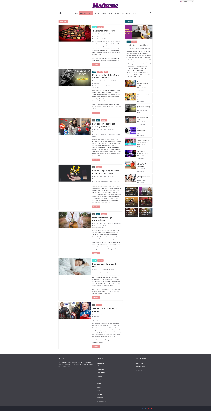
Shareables (100, 27)
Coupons (109, 134)
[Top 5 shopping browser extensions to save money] (130, 167)
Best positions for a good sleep (104, 265)
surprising (94, 227)
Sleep (115, 272)
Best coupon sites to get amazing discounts (103, 125)
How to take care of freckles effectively (131, 210)
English (184, 1)
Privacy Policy (139, 363)
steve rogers (102, 320)
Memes (94, 320)
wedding (99, 227)
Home (76, 13)
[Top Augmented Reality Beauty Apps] (130, 179)
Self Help (134, 41)
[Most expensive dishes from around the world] (75, 77)
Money (111, 181)
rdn (95, 87)
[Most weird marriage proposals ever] (75, 220)
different (96, 226)
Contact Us (139, 370)
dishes (101, 85)
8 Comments (96, 132)
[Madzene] (60, 13)
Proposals (107, 226)
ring (115, 226)
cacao (95, 39)
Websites (94, 136)
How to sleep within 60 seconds (130, 200)
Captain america (97, 319)
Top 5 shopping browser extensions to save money (144, 164)
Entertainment (85, 13)
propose (112, 226)
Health (135, 13)
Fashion (96, 13)
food (105, 85)
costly (95, 85)
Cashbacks (96, 134)
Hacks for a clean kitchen (138, 45)
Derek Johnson (107, 80)
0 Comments (96, 83)
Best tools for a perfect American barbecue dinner (143, 83)
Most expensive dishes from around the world (105, 76)
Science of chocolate (109, 39)
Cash (95, 181)
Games (104, 181)
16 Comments (141, 124)
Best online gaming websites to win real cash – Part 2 (105, 172)
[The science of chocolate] (75, 33)
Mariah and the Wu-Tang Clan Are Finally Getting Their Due (131, 188)
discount (113, 134)
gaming (108, 181)
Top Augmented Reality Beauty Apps (143, 177)
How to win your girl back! (142, 118)
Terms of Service (140, 366)
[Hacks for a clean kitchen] (138, 32)
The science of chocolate (103, 30)
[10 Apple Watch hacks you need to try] (130, 132)
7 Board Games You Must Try (144, 95)
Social (100, 376)
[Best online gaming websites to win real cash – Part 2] (75, 173)
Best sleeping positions (106, 272)
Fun (94, 120)
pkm (103, 39)
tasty (98, 87)
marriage (100, 226)
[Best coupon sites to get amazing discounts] (75, 126)
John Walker (118, 319)
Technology (126, 13)
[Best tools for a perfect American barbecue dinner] (130, 86)
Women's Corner (101, 401)
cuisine (98, 85)
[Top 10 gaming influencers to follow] (130, 155)
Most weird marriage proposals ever (102, 219)
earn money (99, 181)
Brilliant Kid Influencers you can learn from (143, 141)
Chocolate (99, 39)
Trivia (106, 71)
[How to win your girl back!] (130, 121)
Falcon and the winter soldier (108, 319)
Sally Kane (104, 34)
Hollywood (101, 369)
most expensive (116, 85)
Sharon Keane (139, 48)
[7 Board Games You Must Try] (130, 98)
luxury (110, 85)
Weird (103, 227)
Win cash (97, 183)
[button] (91, 13)
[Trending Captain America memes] (75, 310)
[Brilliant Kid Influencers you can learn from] (130, 143)
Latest (94, 71)
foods (107, 85)
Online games (117, 181)
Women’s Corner (107, 13)
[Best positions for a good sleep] (75, 266)
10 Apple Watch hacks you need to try (143, 129)
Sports (117, 13)
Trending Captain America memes (104, 309)
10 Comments (97, 36)
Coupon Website (102, 134)
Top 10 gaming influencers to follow (142, 152)
